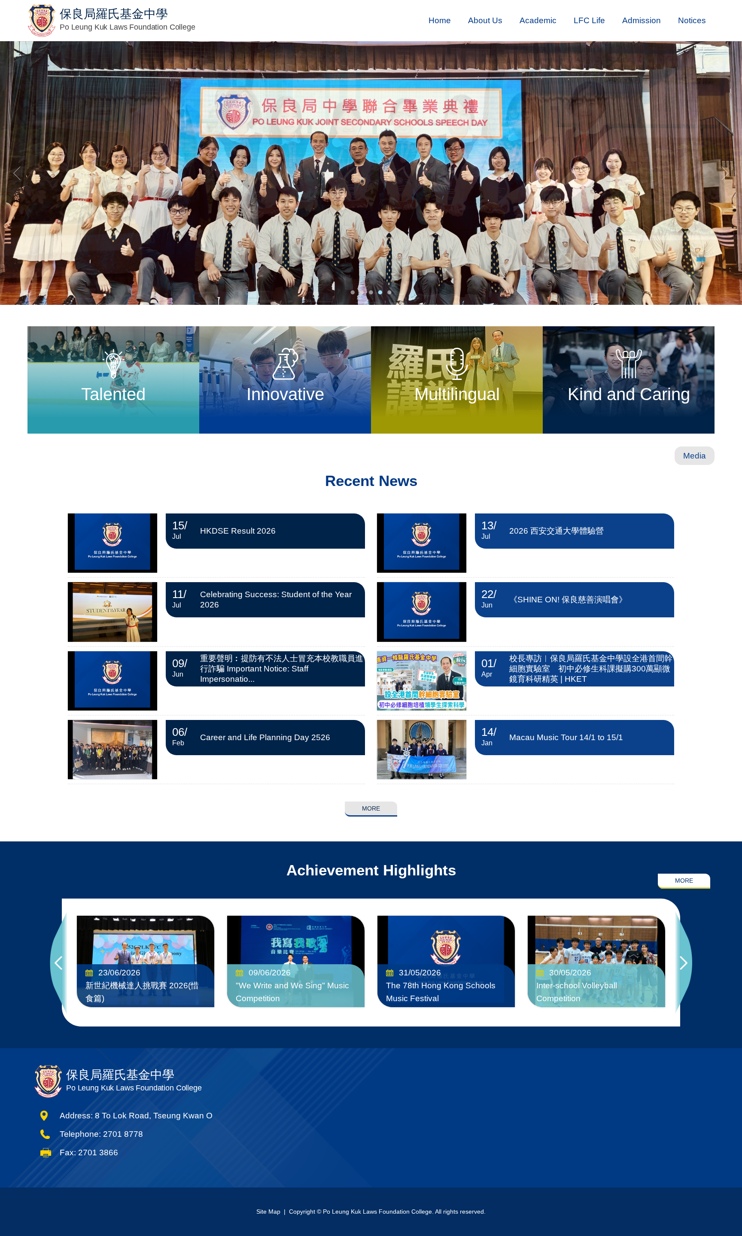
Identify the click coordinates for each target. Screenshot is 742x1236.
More (371, 808)
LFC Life (589, 20)
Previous (58, 962)
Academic (538, 20)
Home (440, 20)
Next (683, 962)
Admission (641, 20)
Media (694, 455)
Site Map (268, 1211)
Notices (692, 20)
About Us (485, 20)
